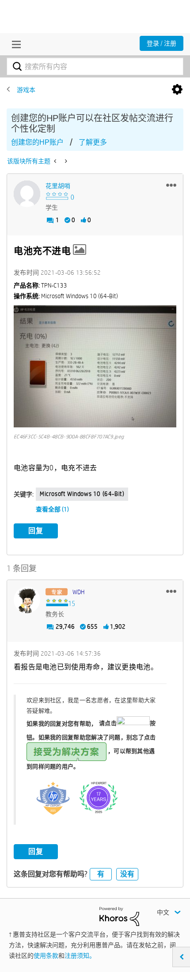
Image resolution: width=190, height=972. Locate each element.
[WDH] (27, 600)
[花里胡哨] (27, 194)
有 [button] (100, 874)
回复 (35, 530)
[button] (171, 185)
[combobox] (95, 66)
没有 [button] (127, 874)
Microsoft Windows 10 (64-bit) (82, 494)
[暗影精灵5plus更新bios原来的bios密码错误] (55, 161)
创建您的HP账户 (37, 142)
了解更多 (93, 142)
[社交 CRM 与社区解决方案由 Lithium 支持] (119, 916)
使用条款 (46, 956)
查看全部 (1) (52, 509)
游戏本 (26, 90)
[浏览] (14, 44)
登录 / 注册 (161, 43)
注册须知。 (80, 956)
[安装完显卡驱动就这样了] (65, 161)
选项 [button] (177, 90)
